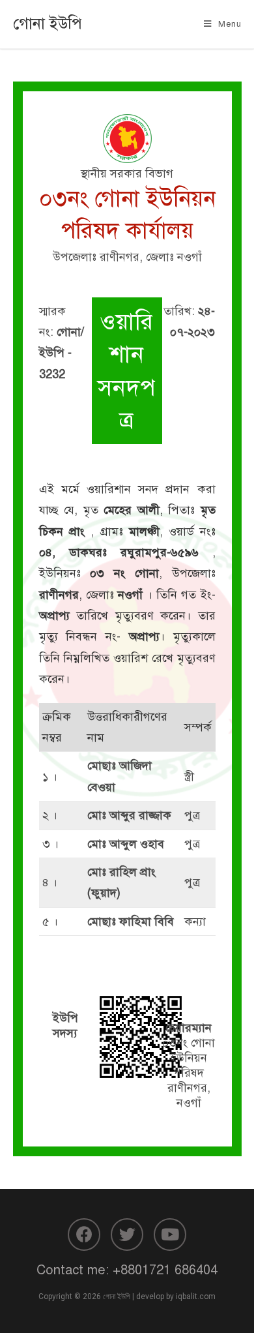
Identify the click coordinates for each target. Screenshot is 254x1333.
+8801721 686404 (165, 1270)
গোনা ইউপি (47, 23)
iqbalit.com (196, 1296)
